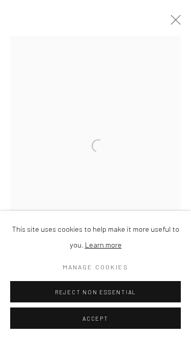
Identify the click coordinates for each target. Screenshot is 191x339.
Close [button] (173, 22)
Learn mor (101, 244)
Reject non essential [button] (95, 292)
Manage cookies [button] (95, 267)
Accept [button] (95, 318)
